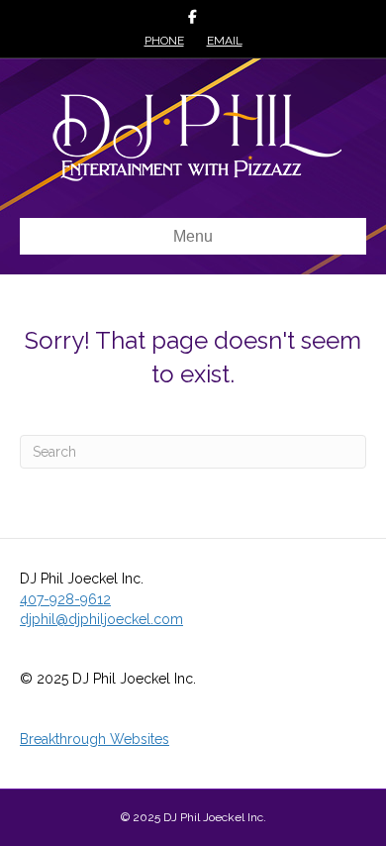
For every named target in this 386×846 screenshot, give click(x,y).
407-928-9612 (65, 599)
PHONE (164, 41)
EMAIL (224, 41)
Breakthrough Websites (94, 739)
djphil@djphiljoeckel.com (101, 619)
